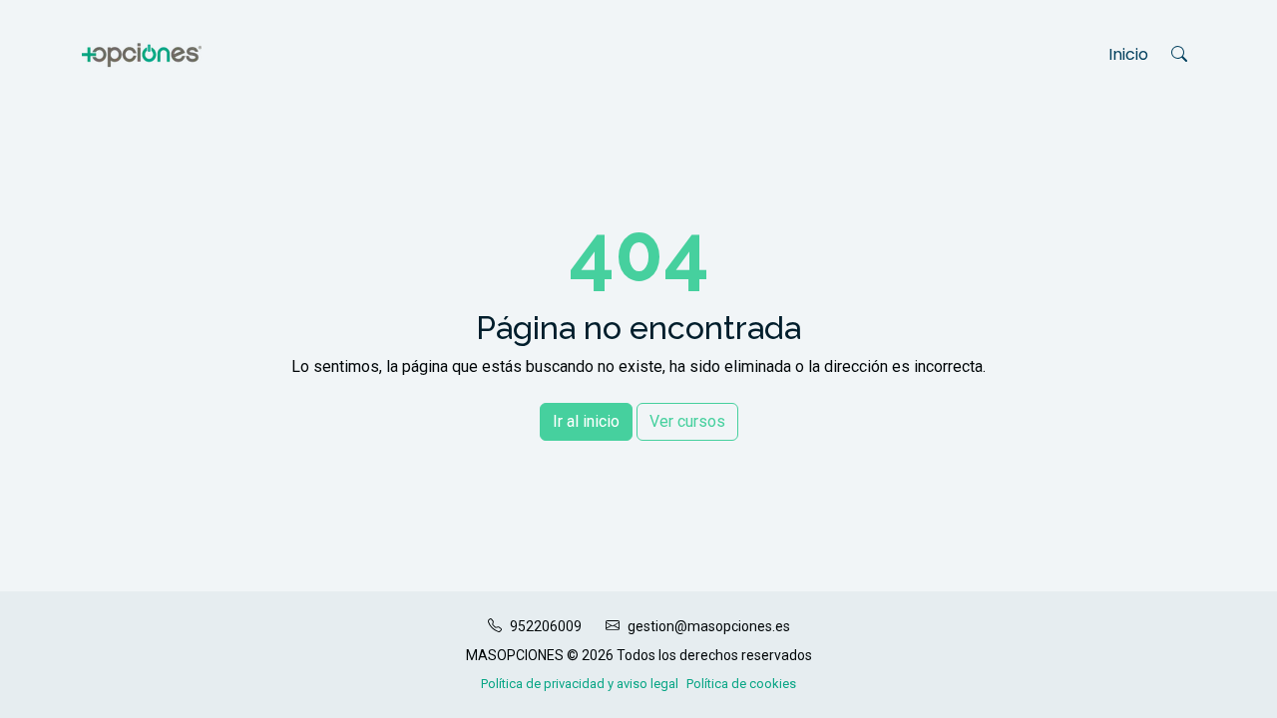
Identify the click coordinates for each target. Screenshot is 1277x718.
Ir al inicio (586, 421)
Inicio (1128, 54)
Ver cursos (687, 421)
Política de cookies (741, 683)
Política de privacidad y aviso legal (579, 683)
